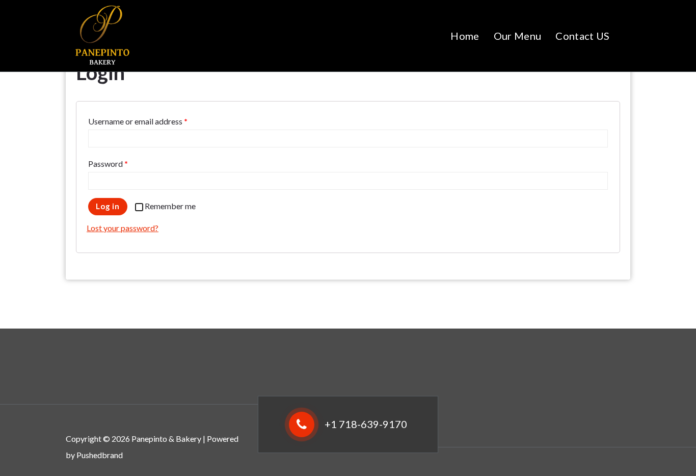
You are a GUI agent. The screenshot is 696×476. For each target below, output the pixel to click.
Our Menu (517, 36)
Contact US (582, 36)
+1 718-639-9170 (366, 424)
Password (108, 163)
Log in (108, 206)
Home (464, 36)
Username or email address (138, 121)
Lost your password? (122, 228)
